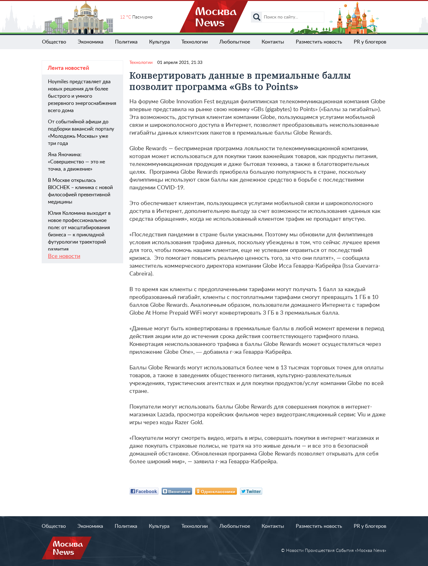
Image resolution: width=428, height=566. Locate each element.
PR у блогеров (370, 41)
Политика (126, 41)
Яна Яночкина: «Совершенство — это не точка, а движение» (76, 162)
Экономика (90, 41)
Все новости (64, 256)
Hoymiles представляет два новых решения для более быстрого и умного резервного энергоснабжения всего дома (82, 96)
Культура (159, 41)
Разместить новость (319, 41)
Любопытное (234, 41)
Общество (54, 41)
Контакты (273, 41)
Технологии (194, 41)
